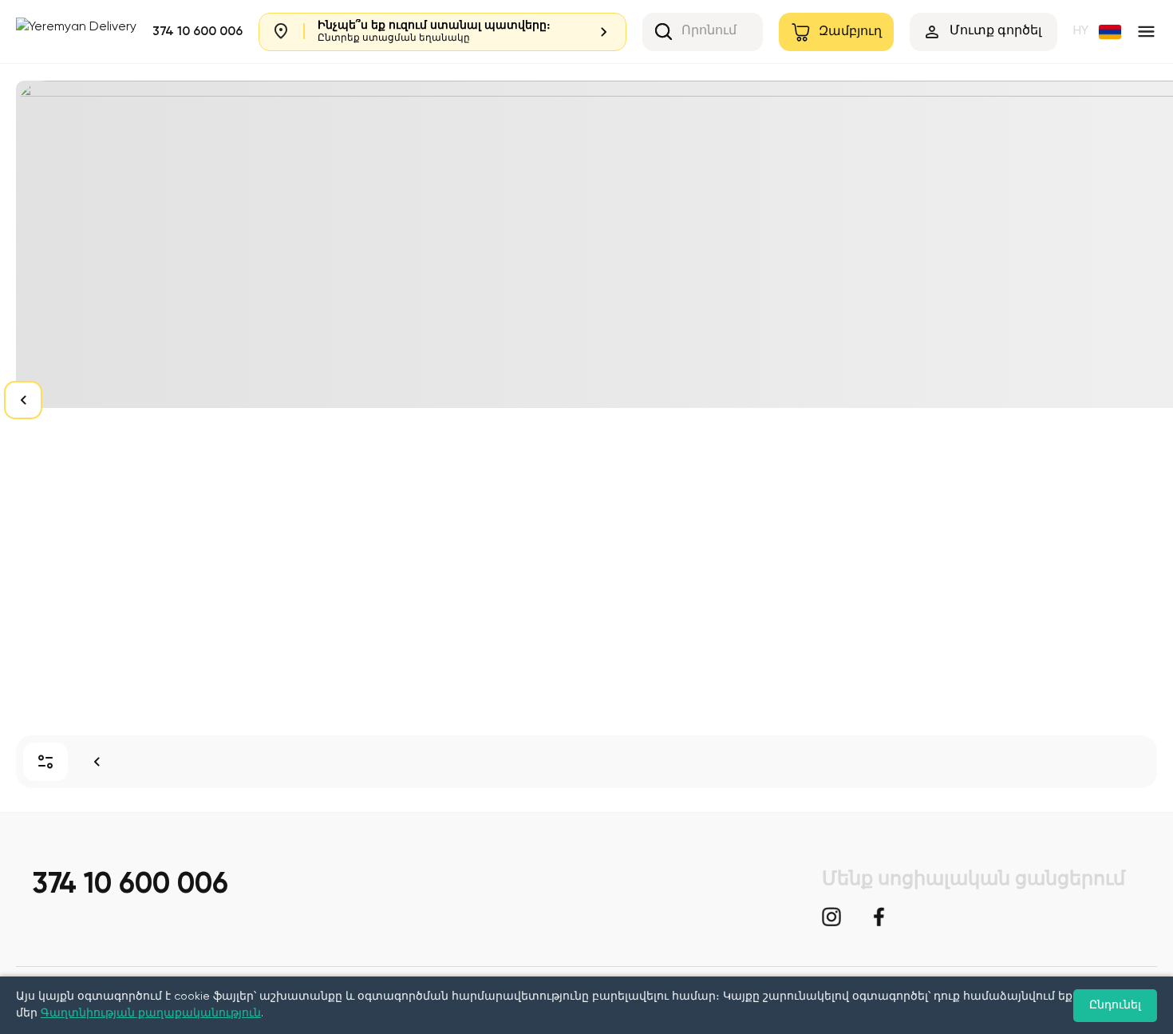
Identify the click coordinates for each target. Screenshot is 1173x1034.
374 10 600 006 (197, 32)
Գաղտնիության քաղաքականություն (151, 1013)
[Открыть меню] (1146, 31)
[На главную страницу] (96, 762)
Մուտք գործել (995, 31)
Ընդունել (1115, 1005)
